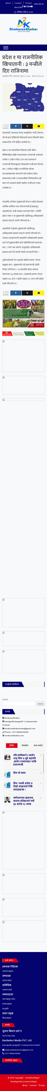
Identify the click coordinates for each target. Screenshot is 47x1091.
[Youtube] (38, 126)
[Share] (15, 126)
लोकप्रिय (25, 745)
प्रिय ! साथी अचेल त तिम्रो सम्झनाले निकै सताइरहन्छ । (23, 786)
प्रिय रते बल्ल (19, 773)
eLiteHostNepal (30, 1081)
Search (5, 699)
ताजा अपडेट (38, 745)
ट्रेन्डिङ (11, 745)
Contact (18, 3)
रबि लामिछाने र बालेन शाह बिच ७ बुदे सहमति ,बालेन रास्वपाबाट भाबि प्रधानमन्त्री (24, 760)
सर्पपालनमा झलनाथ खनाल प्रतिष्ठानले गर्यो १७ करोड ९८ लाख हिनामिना (23, 802)
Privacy (29, 3)
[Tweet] (27, 126)
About (8, 3)
